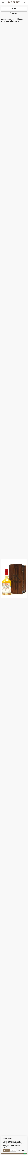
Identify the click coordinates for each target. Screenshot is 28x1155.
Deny (13, 1150)
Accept (6, 1150)
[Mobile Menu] (3, 2)
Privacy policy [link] (21, 1150)
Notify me (15, 13)
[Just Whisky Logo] (14, 2)
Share (14, 8)
